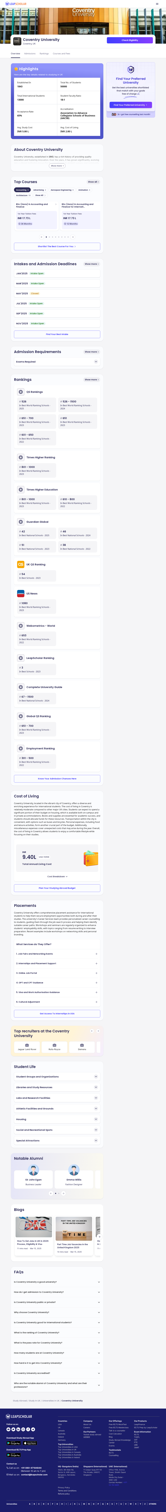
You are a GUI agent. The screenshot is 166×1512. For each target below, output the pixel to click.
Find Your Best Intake (57, 334)
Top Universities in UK (67, 1449)
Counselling (114, 1455)
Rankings (44, 53)
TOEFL (137, 1437)
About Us (87, 1424)
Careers (86, 1427)
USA (60, 1424)
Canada (61, 1430)
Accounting (22, 190)
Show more (91, 263)
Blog (111, 1437)
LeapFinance (139, 1424)
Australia (61, 1434)
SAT (135, 1440)
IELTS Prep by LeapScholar (145, 1427)
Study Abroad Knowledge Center (120, 1441)
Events (112, 1446)
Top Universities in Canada (69, 1452)
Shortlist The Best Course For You (55, 246)
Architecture (23, 195)
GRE (136, 1445)
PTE (135, 1442)
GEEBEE (86, 1437)
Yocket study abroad (92, 1434)
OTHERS (152, 1504)
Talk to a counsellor (117, 1430)
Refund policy (64, 1494)
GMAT (136, 1447)
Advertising (39, 190)
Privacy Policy (64, 1487)
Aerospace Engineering (62, 190)
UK (59, 1427)
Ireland (61, 1437)
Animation (84, 190)
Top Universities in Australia (69, 1455)
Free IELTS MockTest (118, 1424)
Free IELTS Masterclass (119, 1427)
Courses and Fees (61, 53)
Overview (15, 53)
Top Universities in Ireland (69, 1457)
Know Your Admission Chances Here (57, 778)
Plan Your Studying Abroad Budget (57, 888)
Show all (92, 181)
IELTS (111, 1453)
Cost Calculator (115, 1434)
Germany (62, 1440)
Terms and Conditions (67, 1491)
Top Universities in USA (68, 1447)
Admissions (30, 53)
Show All (39, 195)
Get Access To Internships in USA (57, 1013)
